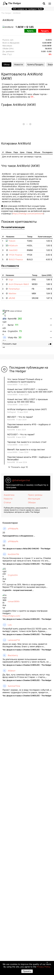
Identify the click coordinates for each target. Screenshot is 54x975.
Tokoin (12, 241)
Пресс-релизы (35, 495)
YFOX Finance (15, 255)
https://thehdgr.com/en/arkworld (27, 213)
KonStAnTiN (13, 554)
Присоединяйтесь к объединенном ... (19, 536)
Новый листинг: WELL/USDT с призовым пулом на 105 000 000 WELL (27, 400)
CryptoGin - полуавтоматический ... (18, 590)
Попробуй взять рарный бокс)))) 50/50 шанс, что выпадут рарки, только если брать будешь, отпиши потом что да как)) (27, 629)
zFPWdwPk (13, 528)
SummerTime (14, 686)
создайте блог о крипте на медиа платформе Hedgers (25, 612)
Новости (18, 64)
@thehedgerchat (21, 480)
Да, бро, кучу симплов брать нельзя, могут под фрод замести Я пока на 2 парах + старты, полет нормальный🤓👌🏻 (26, 675)
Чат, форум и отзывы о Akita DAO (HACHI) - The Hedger (26, 548)
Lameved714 (14, 640)
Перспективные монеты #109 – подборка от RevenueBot (29, 458)
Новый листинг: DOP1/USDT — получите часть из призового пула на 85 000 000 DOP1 (29, 390)
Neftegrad (11, 412)
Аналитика (9, 495)
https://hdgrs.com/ (11, 616)
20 (4, 532)
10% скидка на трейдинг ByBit (28, 9)
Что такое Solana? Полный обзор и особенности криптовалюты (24, 380)
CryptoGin (13, 575)
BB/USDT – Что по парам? (20, 417)
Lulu (10, 624)
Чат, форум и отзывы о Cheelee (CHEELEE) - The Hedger (27, 564)
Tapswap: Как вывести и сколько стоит (27, 442)
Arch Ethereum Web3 (19, 284)
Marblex (12, 293)
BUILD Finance (16, 259)
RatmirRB (11, 420)
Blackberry (13, 655)
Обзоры (32, 502)
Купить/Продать (35, 64)
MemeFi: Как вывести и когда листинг (26, 449)
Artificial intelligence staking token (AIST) (27, 409)
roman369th (12, 384)
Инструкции (34, 498)
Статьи (7, 502)
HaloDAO (13, 250)
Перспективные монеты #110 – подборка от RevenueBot (29, 425)
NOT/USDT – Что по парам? (21, 434)
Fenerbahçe (14, 289)
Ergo (11, 279)
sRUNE (12, 298)
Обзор (7, 64)
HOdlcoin (13, 245)
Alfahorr (11, 670)
